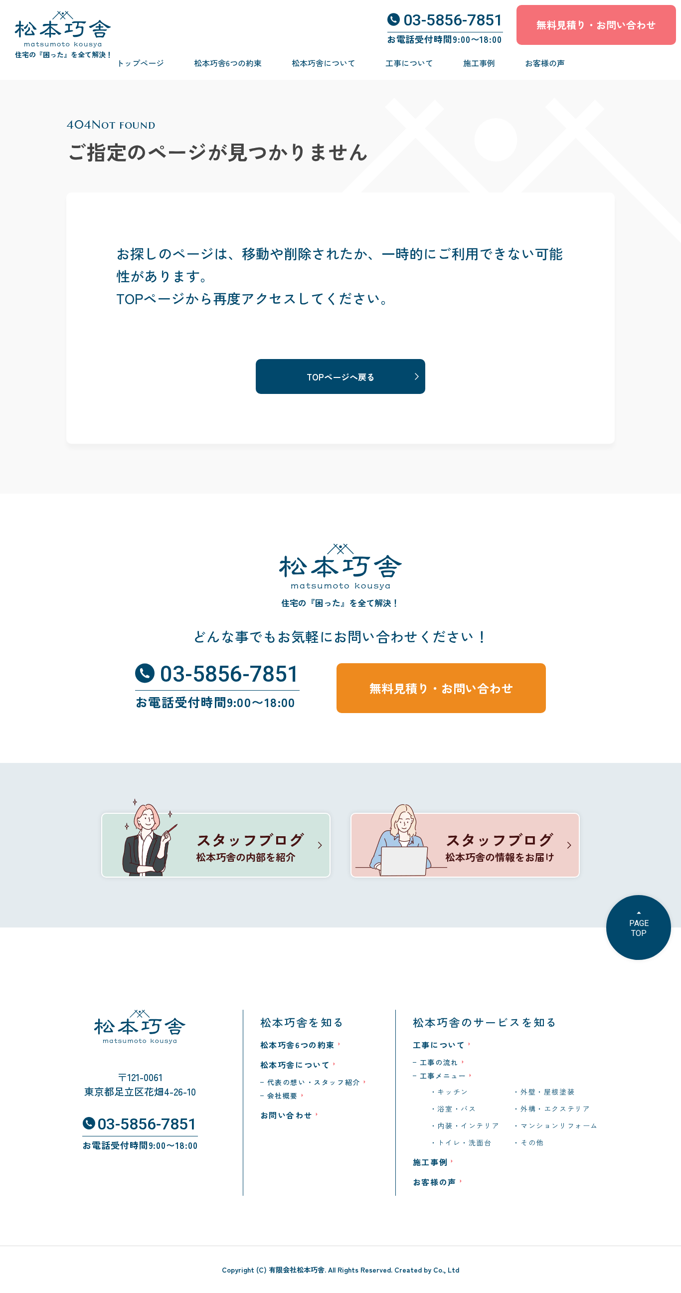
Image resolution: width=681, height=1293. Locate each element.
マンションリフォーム (559, 1125)
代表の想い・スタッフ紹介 (313, 1082)
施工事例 (479, 63)
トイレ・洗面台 (464, 1142)
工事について (409, 63)
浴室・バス (456, 1108)
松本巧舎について (323, 63)
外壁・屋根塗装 (547, 1091)
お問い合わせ (286, 1115)
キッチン (452, 1091)
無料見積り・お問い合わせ (596, 24)
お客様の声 (545, 63)
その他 (532, 1142)
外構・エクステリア (555, 1108)
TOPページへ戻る (341, 376)
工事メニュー (443, 1075)
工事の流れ (439, 1062)
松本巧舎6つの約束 (228, 63)
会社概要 (282, 1095)
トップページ (140, 63)
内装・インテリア (468, 1125)
